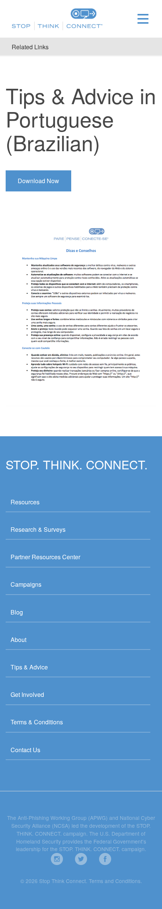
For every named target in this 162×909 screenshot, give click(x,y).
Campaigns (26, 584)
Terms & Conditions (37, 722)
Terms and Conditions (115, 881)
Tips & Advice (29, 667)
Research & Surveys (38, 529)
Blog (17, 612)
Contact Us (25, 749)
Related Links (30, 46)
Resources (25, 502)
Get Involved (27, 694)
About (18, 639)
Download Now (38, 180)
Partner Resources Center (45, 556)
